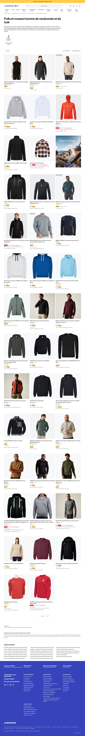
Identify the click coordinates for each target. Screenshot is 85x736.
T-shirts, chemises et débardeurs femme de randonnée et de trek (44, 652)
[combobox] (76, 50)
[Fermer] (80, 2)
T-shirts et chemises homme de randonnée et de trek (42, 647)
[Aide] (73, 6)
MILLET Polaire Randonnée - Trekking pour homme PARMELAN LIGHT (42, 202)
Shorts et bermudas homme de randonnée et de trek (68, 647)
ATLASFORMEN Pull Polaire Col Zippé (13, 440)
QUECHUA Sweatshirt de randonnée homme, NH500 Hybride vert (41, 441)
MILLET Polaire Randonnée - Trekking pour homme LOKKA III (68, 122)
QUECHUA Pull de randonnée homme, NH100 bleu (68, 201)
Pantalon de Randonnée (61, 654)
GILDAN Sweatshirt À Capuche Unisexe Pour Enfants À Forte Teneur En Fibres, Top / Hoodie (41, 521)
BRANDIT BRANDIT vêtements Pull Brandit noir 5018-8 (67, 241)
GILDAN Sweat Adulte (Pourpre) (38, 563)
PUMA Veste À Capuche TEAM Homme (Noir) (67, 563)
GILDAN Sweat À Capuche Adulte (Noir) (39, 360)
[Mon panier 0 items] (79, 6)
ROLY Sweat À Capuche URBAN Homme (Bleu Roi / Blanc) (42, 281)
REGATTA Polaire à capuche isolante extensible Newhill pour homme (68, 321)
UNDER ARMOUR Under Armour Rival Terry (14, 201)
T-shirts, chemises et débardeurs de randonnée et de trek (17, 652)
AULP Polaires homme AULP (37, 163)
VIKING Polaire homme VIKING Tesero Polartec (15, 163)
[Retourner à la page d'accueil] (12, 6)
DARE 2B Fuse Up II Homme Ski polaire (39, 320)
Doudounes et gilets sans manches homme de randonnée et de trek (19, 647)
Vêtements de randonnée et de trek (64, 656)
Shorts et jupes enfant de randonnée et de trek (14, 658)
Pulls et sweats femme (8, 43)
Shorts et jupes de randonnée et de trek (65, 649)
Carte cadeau (76, 10)
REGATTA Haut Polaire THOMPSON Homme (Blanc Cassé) (68, 441)
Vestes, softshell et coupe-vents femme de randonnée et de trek (18, 654)
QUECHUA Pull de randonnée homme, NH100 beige (68, 81)
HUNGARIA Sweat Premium (11, 602)
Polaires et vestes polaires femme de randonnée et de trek (17, 656)
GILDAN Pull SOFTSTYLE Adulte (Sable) (13, 563)
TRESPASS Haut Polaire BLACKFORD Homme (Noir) (42, 480)
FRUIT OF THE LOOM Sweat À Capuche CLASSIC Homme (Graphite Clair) (16, 361)
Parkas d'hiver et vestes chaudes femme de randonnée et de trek (44, 658)
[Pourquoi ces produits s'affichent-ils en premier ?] (63, 50)
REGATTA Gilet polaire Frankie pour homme (15, 400)
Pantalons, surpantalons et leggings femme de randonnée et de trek (45, 651)
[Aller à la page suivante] (47, 616)
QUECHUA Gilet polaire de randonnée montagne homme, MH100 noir (16, 82)
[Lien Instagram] (13, 685)
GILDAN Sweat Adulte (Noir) (37, 400)
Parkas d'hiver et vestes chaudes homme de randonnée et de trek (45, 654)
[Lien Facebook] (5, 685)
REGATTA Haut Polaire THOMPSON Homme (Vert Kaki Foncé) (68, 481)
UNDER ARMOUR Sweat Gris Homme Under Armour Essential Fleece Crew (40, 241)
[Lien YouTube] (10, 685)
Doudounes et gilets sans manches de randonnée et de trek (69, 651)
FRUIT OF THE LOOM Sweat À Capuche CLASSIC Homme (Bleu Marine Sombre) (68, 401)
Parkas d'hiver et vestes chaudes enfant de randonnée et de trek (18, 651)
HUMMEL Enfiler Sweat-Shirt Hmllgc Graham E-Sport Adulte (41, 602)
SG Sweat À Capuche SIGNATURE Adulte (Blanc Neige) (42, 122)
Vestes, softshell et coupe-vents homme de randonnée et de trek (18, 649)
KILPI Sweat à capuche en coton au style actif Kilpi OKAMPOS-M (16, 241)
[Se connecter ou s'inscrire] (76, 6)
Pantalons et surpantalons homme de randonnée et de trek (43, 649)
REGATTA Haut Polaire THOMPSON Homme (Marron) (15, 481)
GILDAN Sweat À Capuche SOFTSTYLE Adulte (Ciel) (67, 281)
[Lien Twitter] (8, 685)
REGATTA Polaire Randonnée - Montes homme (67, 520)
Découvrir (68, 163)
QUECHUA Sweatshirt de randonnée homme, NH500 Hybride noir (41, 82)
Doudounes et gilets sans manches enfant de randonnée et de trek (45, 656)
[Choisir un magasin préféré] (70, 6)
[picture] (16, 67)
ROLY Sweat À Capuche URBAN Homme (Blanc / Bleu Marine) (16, 281)
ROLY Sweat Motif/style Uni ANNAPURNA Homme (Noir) (68, 361)
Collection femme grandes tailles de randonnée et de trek (69, 652)
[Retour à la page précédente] (37, 616)
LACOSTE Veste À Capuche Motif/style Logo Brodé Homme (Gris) (15, 122)
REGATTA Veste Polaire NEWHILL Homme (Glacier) (16, 320)
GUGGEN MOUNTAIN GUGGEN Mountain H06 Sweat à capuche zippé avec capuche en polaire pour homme (16, 521)
